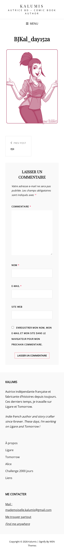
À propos (11, 443)
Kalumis (32, 5)
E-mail (17, 286)
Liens (8, 478)
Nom (15, 265)
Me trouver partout (18, 517)
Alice (8, 464)
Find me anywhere (17, 524)
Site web (17, 306)
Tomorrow (12, 457)
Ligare (9, 450)
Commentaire (21, 206)
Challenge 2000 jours (19, 471)
